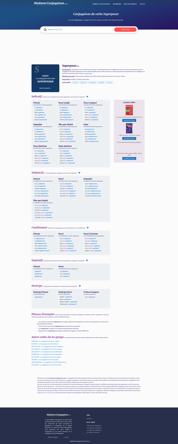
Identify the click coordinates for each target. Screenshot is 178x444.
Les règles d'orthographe (94, 430)
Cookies (66, 437)
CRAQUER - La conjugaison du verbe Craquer (45, 341)
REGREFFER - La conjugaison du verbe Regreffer (47, 354)
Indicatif (75, 82)
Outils (142, 4)
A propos (89, 418)
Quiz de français (130, 4)
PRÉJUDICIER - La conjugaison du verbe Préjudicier (48, 346)
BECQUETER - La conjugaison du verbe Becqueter (47, 352)
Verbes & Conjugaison (101, 4)
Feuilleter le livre (129, 120)
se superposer (87, 73)
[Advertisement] (89, 49)
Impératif (101, 82)
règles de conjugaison (47, 392)
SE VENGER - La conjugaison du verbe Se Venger (46, 365)
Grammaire (117, 4)
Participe (109, 82)
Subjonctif (83, 82)
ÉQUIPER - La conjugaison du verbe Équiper (45, 359)
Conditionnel (92, 82)
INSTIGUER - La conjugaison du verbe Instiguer (46, 357)
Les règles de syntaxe (93, 432)
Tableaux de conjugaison (94, 425)
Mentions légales (53, 437)
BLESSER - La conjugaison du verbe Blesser (45, 344)
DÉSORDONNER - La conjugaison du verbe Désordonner (49, 362)
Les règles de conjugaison (94, 428)
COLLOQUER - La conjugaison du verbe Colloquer (47, 349)
